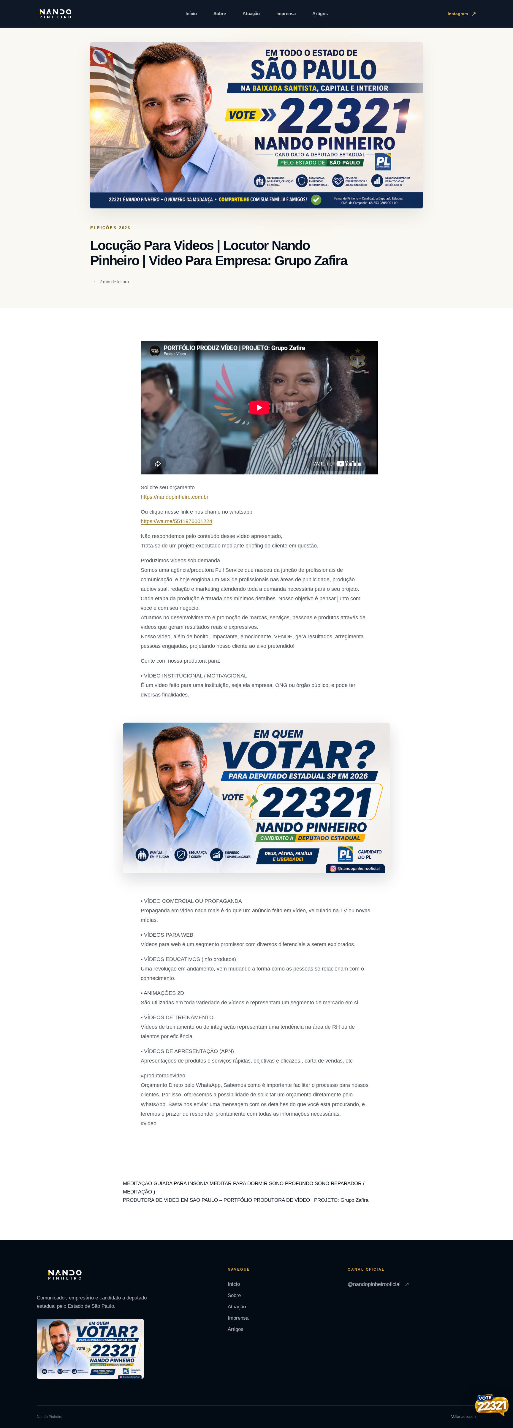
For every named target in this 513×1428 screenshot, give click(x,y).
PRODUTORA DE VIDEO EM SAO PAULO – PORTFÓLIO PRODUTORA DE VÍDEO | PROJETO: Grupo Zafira (245, 1200)
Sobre (219, 13)
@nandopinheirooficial (378, 1284)
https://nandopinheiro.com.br (174, 497)
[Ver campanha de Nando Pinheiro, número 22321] (492, 1406)
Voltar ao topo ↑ (463, 1417)
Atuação (251, 13)
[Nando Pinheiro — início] (55, 14)
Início (191, 13)
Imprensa (286, 13)
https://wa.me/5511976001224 (176, 521)
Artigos (320, 13)
